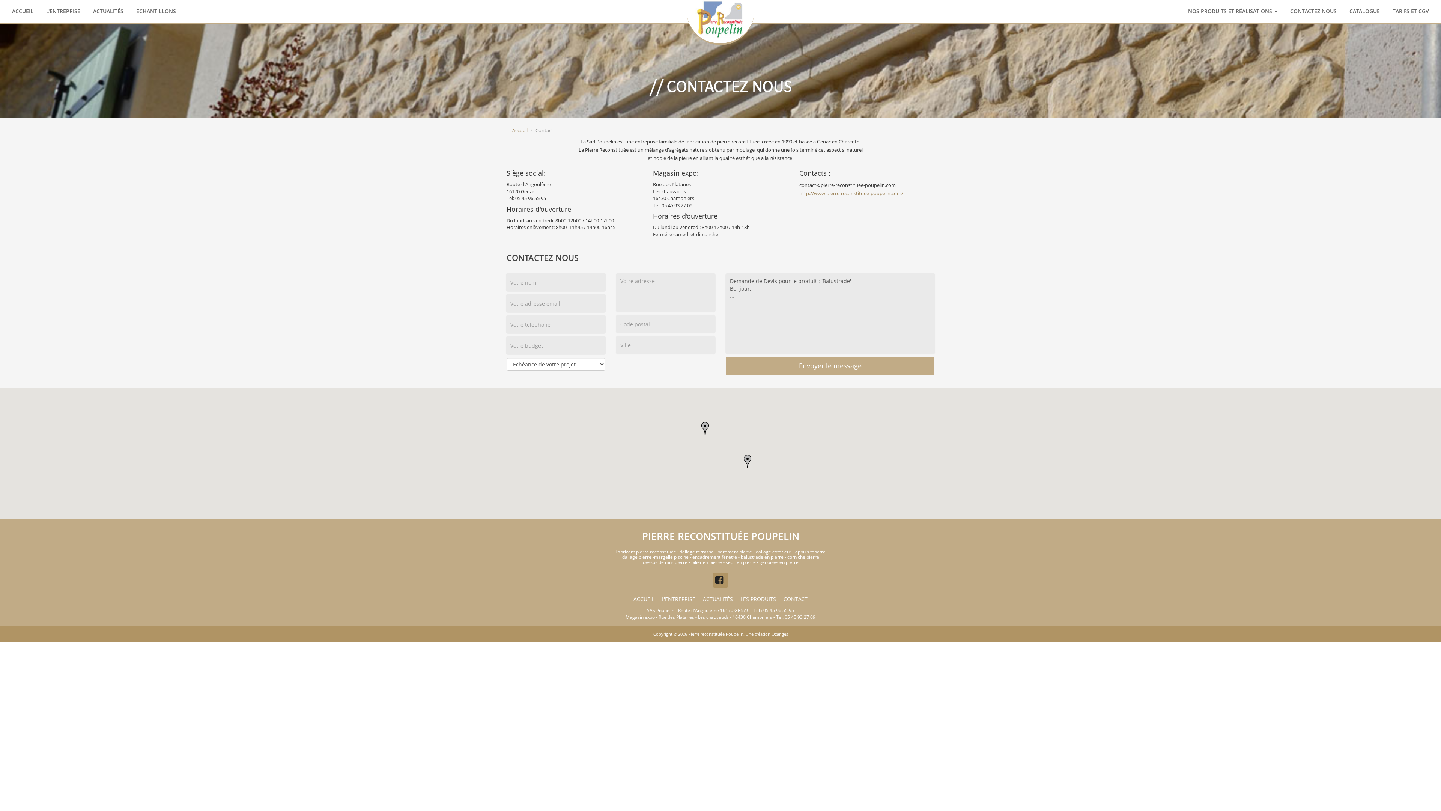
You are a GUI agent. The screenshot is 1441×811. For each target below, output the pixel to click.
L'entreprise (63, 11)
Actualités (108, 11)
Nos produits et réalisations (1231, 11)
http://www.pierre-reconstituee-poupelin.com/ (851, 193)
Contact (796, 599)
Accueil (22, 11)
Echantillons (156, 11)
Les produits (758, 599)
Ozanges (780, 634)
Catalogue (1364, 11)
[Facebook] (720, 580)
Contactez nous (1313, 11)
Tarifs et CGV (1411, 11)
